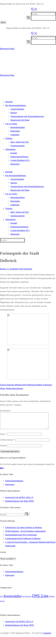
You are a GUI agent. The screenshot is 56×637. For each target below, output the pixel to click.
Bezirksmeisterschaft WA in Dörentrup (21, 535)
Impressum (9, 484)
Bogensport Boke (7, 48)
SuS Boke (52, 596)
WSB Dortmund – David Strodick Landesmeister (25, 531)
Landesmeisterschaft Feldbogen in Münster (23, 538)
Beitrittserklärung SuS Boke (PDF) (19, 501)
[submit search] (28, 18)
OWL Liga (40, 595)
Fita (23, 596)
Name (3, 434)
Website (3, 445)
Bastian (3, 269)
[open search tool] (34, 10)
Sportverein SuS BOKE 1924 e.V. (19, 497)
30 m (1, 596)
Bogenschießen (12, 595)
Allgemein (27, 269)
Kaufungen (28, 596)
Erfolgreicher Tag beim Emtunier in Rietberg (23, 527)
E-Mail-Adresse (7, 440)
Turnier (2, 601)
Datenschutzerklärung (14, 481)
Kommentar (5, 411)
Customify (47, 633)
